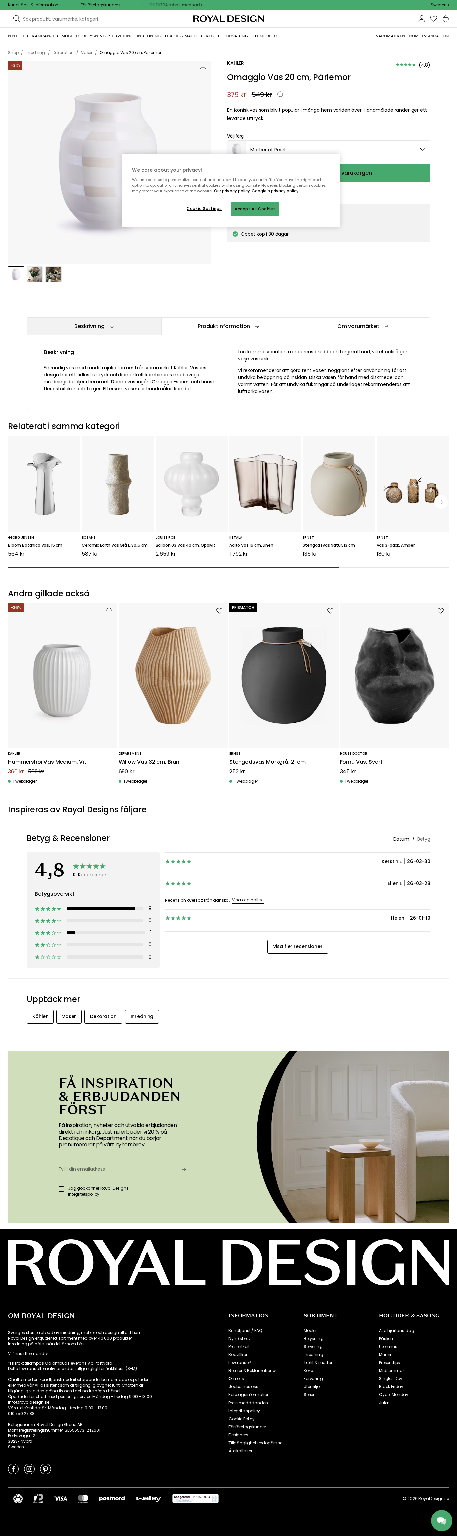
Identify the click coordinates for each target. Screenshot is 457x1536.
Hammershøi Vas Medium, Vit (47, 762)
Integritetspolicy (244, 1411)
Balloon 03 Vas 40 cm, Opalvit (185, 545)
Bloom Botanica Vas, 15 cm (35, 545)
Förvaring (313, 1379)
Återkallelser (240, 1451)
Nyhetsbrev (239, 1339)
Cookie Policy (242, 1419)
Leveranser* (240, 1363)
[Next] (441, 502)
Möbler (310, 1331)
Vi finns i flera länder (28, 1353)
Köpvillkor (238, 1355)
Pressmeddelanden (248, 1403)
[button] (440, 5)
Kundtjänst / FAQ (245, 1331)
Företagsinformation (249, 1395)
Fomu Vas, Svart (361, 762)
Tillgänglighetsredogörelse (255, 1443)
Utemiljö (312, 1387)
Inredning (313, 1355)
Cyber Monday (393, 1395)
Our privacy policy (232, 191)
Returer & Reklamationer (252, 1371)
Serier (309, 1395)
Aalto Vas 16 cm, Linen (251, 545)
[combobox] (440, 5)
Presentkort (239, 1347)
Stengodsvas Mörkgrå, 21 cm (267, 762)
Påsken (386, 1339)
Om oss (236, 1379)
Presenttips (389, 1363)
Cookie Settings (204, 208)
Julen (384, 1403)
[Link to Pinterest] (45, 1468)
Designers (238, 1435)
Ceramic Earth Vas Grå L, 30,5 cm (115, 545)
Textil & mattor (318, 1363)
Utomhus (388, 1347)
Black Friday (391, 1387)
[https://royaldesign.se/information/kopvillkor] (195, 1498)
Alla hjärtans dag (396, 1331)
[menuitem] (18, 36)
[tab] (94, 326)
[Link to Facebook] (13, 1468)
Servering (313, 1347)
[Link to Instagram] (29, 1468)
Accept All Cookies (255, 209)
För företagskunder (247, 1427)
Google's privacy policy (275, 191)
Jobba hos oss (243, 1387)
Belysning (314, 1339)
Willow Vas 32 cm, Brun (149, 762)
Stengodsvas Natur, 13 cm (329, 545)
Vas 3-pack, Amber (396, 545)
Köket (309, 1371)
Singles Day (390, 1379)
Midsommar (391, 1371)
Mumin (386, 1355)
